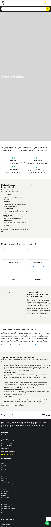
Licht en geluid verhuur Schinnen (8, 508)
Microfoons (3, 465)
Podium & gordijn (4, 478)
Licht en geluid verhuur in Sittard (8, 510)
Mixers (2, 463)
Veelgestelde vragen (5, 524)
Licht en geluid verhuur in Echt (7, 506)
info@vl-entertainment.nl (8, 440)
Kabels (2, 476)
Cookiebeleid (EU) (5, 497)
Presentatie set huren (5, 512)
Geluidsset (3, 474)
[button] (47, 523)
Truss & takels (4, 472)
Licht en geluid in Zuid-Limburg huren (9, 502)
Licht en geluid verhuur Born (7, 504)
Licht (2, 467)
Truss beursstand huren (6, 482)
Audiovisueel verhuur (5, 493)
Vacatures (3, 495)
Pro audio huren (4, 491)
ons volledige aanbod (36, 344)
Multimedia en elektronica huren (8, 515)
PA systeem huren (5, 487)
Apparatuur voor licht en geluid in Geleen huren (11, 499)
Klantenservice (4, 522)
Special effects (4, 469)
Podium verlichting (5, 489)
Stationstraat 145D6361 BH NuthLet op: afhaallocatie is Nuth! (8, 450)
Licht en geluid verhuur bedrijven (8, 484)
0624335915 (5, 439)
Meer (2, 480)
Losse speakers (4, 461)
